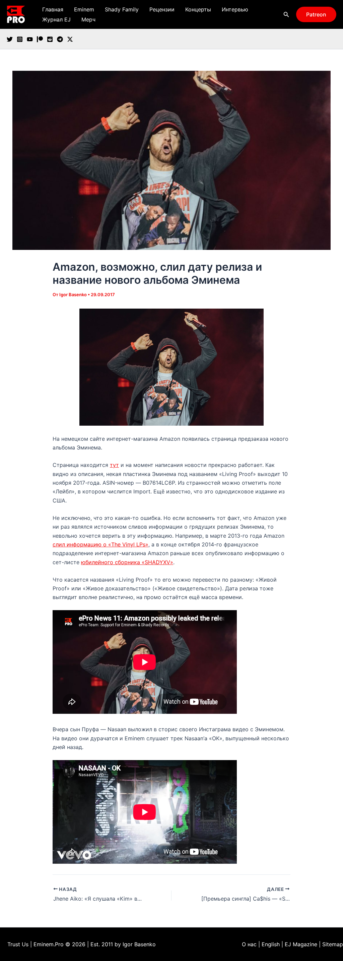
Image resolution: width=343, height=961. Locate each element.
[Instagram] (20, 39)
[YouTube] (30, 39)
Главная (52, 9)
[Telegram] (60, 39)
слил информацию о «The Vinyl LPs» (100, 544)
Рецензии (162, 9)
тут (114, 465)
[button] (286, 14)
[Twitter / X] (70, 39)
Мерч (88, 19)
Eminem (84, 9)
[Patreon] (40, 39)
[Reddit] (50, 39)
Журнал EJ (56, 19)
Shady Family (122, 9)
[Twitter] (10, 39)
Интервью (235, 9)
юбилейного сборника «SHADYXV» (127, 562)
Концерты (198, 9)
